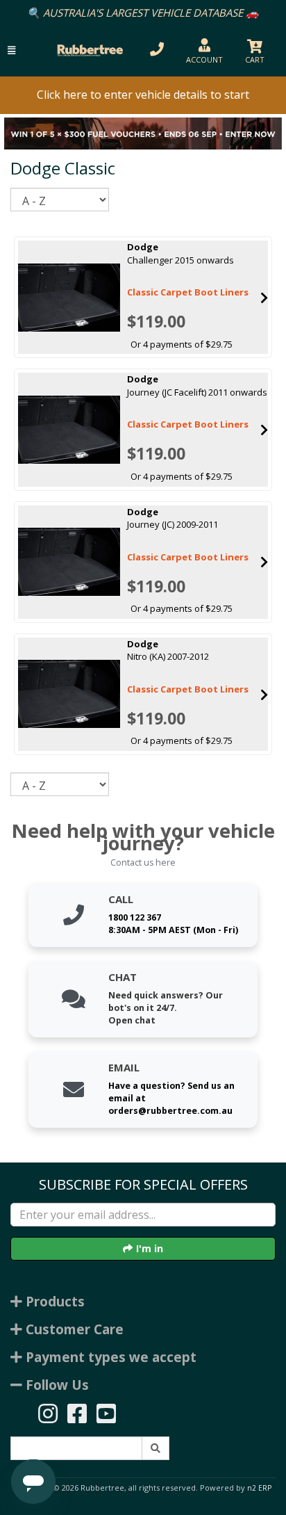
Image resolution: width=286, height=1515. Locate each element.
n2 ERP (259, 1488)
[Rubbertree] (88, 50)
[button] (11, 50)
